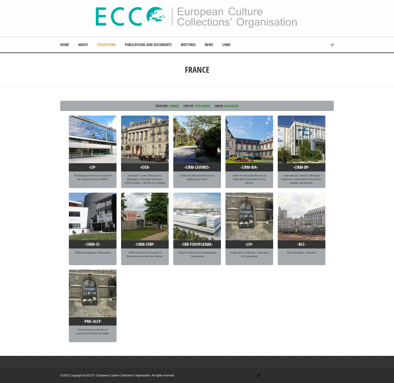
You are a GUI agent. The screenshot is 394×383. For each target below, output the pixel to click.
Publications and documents (148, 44)
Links (226, 44)
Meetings (188, 44)
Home (64, 44)
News (209, 44)
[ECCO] (196, 27)
